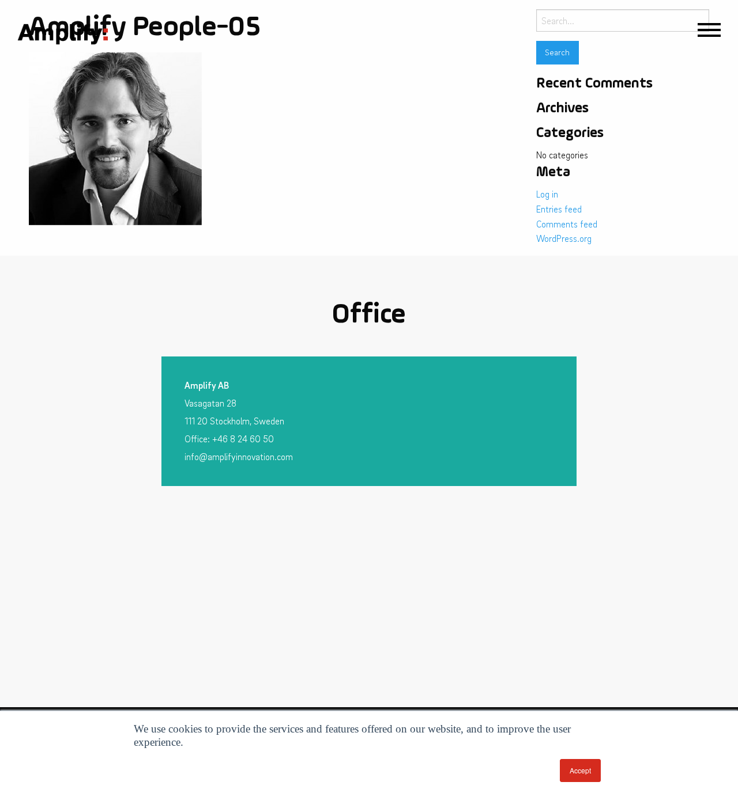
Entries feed (559, 209)
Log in (547, 194)
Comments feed (566, 224)
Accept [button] (580, 770)
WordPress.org (564, 238)
